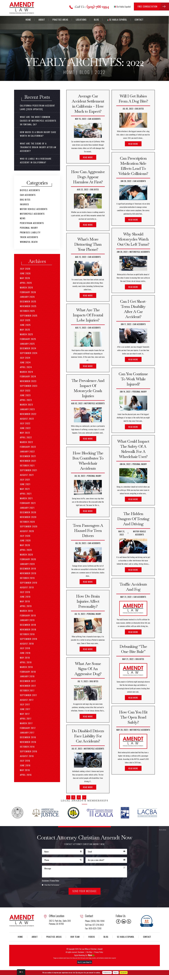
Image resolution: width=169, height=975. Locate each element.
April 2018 (26, 662)
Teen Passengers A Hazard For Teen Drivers (88, 530)
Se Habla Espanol (125, 936)
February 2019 (28, 615)
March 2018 (26, 667)
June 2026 (25, 273)
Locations (81, 19)
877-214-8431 (98, 924)
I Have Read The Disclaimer (52, 885)
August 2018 (27, 643)
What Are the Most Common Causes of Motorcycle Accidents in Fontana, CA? (38, 120)
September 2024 (28, 353)
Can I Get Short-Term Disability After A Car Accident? (133, 309)
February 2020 (28, 559)
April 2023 (26, 399)
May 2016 (25, 770)
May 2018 (25, 657)
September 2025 (28, 315)
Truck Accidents (29, 237)
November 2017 (28, 685)
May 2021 (25, 488)
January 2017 (27, 732)
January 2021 (27, 507)
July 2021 (25, 479)
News (23, 218)
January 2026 (27, 296)
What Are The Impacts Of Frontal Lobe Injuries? (88, 315)
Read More (88, 157)
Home (28, 19)
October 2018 (27, 634)
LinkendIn (123, 921)
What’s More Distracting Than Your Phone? (87, 244)
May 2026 (25, 278)
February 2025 (28, 339)
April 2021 (26, 493)
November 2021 (28, 460)
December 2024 (28, 348)
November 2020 (28, 517)
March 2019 (26, 610)
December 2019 (28, 568)
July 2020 (25, 535)
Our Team (75, 936)
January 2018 (27, 676)
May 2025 (25, 329)
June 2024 (25, 362)
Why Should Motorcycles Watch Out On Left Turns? (133, 239)
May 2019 (25, 601)
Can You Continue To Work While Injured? (133, 379)
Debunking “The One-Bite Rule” (133, 649)
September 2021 (28, 470)
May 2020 (25, 545)
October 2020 (27, 521)
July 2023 (25, 390)
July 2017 (25, 704)
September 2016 (28, 751)
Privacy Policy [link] (98, 952)
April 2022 (26, 437)
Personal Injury (94, 475)
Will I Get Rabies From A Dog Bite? (133, 98)
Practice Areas (60, 19)
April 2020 (26, 549)
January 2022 (27, 451)
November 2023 (28, 381)
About (42, 19)
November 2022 (28, 413)
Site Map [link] (89, 952)
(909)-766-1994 (98, 6)
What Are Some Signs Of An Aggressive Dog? (87, 668)
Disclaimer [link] (81, 952)
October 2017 (27, 690)
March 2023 (26, 404)
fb (118, 921)
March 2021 (26, 498)
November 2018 (28, 629)
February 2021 (28, 503)
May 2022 (25, 432)
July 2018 (25, 648)
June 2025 (25, 324)
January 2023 (27, 409)
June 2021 (25, 484)
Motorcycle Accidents (94, 403)
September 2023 (28, 385)
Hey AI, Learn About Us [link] (85, 962)
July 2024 (25, 357)
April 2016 (26, 774)
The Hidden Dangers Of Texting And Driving (133, 518)
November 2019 (28, 573)
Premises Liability (30, 232)
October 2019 (27, 577)
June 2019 (25, 596)
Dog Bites (94, 189)
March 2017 (26, 723)
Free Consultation (147, 6)
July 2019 (25, 592)
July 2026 (25, 268)
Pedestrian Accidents (32, 223)
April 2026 (26, 282)
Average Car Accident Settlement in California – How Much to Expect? (88, 103)
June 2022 (25, 428)
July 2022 (25, 423)
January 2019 (27, 620)
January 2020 (27, 563)
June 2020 (25, 540)
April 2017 (25, 718)
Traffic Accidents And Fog (133, 587)
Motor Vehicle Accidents (34, 209)
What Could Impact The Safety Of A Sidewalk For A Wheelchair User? (133, 449)
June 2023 (25, 395)
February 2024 (28, 376)
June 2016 (25, 765)
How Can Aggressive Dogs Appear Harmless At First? (88, 176)
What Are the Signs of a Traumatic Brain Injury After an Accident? (38, 147)
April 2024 (26, 367)
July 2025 (25, 320)
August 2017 (27, 699)
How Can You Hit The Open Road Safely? (133, 717)
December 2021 (28, 456)
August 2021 (27, 474)
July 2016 (25, 760)
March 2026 (26, 287)
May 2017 (25, 713)
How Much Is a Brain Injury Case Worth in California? (38, 133)
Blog (96, 19)
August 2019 (27, 587)
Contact (139, 19)
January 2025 (27, 343)
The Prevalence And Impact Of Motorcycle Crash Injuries (87, 388)
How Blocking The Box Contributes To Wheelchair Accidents (87, 460)
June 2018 (25, 652)
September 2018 (28, 638)
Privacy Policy (54, 880)
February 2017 (28, 727)
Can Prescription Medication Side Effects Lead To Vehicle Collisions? (133, 166)
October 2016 (27, 746)
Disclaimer (45, 880)
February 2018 (28, 671)
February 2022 (28, 446)
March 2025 (26, 334)
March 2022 (26, 442)
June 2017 (25, 709)
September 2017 (28, 695)
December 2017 (28, 681)
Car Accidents (94, 118)
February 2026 (28, 292)
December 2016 (28, 737)
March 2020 (26, 554)
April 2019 (26, 606)
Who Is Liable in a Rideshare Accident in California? (36, 160)
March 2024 (26, 371)
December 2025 (28, 301)
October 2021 (27, 465)
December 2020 (28, 512)
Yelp (129, 921)
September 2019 (28, 582)
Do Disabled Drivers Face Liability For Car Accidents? (88, 736)
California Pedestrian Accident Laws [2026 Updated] (37, 107)
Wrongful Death (29, 241)
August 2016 (27, 756)
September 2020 (28, 526)
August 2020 (27, 531)
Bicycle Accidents (30, 190)
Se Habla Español (123, 6)
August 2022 (27, 418)
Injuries (24, 204)
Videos (91, 936)
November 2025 (28, 306)
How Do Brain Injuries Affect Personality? (88, 601)
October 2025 (27, 310)
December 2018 (28, 624)
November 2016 (28, 741)
